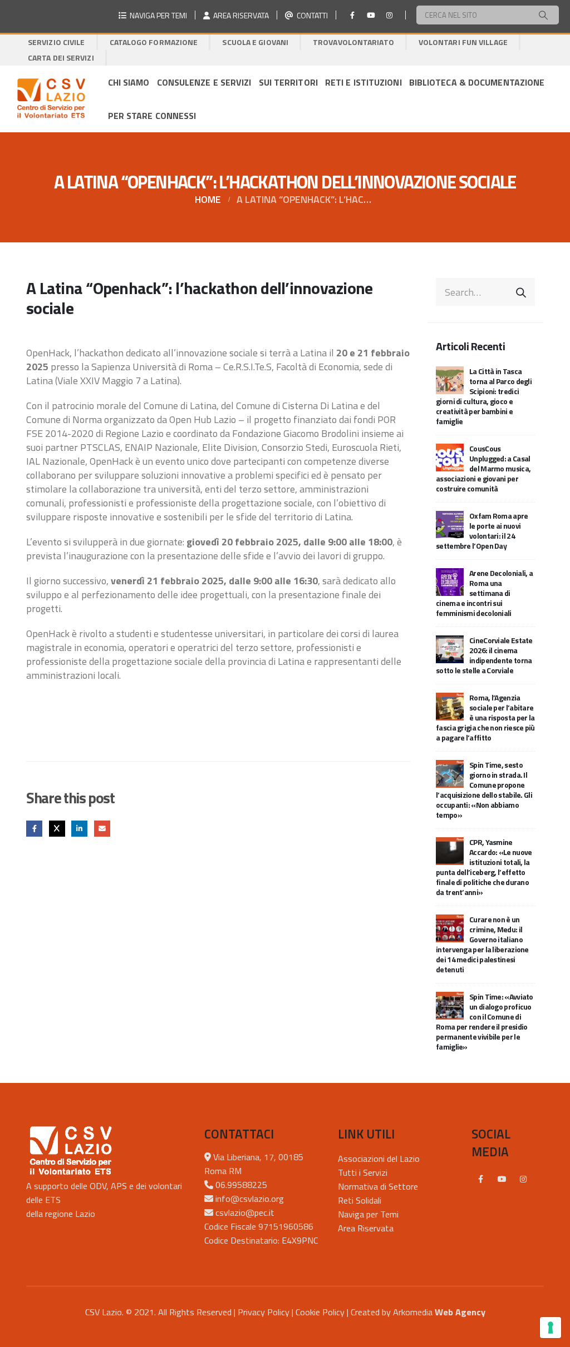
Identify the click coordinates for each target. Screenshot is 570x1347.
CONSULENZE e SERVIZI (204, 82)
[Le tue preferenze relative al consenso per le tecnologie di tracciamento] (550, 1327)
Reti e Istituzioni (363, 82)
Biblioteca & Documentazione (477, 82)
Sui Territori (288, 82)
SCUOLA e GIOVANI (255, 42)
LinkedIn (79, 829)
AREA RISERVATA (239, 15)
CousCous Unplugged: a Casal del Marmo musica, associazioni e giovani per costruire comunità (483, 468)
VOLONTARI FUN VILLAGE (463, 42)
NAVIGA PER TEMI (156, 15)
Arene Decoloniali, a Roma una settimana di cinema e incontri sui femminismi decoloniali (484, 593)
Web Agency (460, 1312)
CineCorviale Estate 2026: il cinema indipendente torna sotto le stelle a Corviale (484, 655)
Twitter (57, 829)
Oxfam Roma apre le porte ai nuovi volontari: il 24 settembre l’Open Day (482, 530)
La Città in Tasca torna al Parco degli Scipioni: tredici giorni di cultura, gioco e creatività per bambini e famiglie (484, 396)
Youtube (502, 1179)
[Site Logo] (51, 99)
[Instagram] (389, 15)
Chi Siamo (129, 82)
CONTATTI (310, 15)
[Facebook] (352, 15)
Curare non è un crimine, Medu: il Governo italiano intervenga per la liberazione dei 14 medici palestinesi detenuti (482, 944)
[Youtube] (371, 15)
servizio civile (56, 42)
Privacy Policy (263, 1312)
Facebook (34, 829)
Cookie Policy (320, 1312)
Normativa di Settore (378, 1186)
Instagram (523, 1179)
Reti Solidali (359, 1200)
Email (102, 829)
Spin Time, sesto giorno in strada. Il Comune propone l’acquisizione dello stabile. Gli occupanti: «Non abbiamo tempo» (484, 790)
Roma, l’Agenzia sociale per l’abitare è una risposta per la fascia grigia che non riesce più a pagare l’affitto (485, 717)
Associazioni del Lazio (379, 1158)
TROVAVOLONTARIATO (353, 42)
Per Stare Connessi (152, 115)
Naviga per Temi (368, 1214)
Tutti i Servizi (362, 1172)
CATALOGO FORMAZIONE (154, 42)
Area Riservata (366, 1228)
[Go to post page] (450, 379)
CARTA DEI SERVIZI (61, 57)
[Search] (543, 15)
